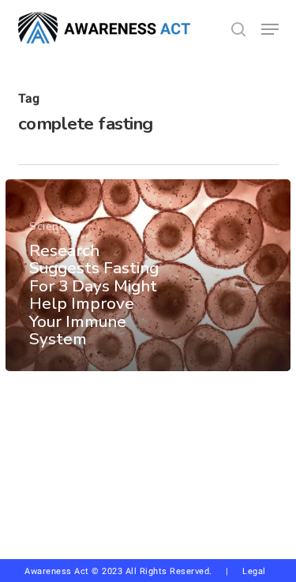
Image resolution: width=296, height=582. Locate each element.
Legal (254, 571)
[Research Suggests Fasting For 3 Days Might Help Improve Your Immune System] (148, 275)
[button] (270, 29)
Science (50, 226)
